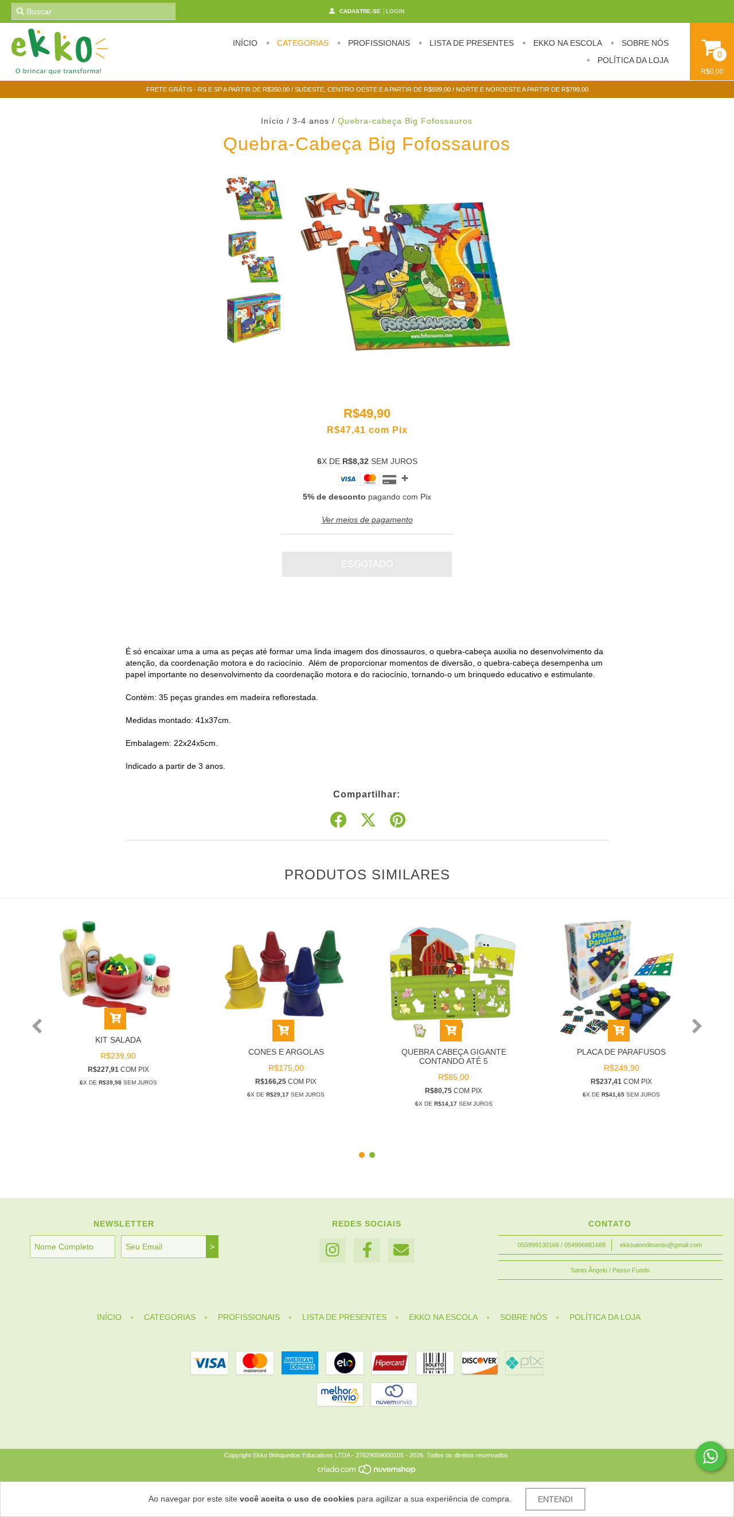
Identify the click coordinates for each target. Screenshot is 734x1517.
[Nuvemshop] (367, 1472)
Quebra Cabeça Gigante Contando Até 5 (453, 1056)
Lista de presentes (470, 43)
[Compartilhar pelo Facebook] (338, 820)
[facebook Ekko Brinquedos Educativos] (367, 1250)
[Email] (401, 1250)
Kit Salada (118, 1039)
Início (245, 43)
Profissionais (378, 43)
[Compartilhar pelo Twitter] (368, 820)
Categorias (302, 43)
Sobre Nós (644, 43)
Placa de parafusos (621, 1051)
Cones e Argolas (286, 1051)
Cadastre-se (360, 11)
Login (395, 11)
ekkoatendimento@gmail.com (661, 1244)
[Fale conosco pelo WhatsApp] (710, 1456)
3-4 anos (310, 120)
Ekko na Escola (566, 43)
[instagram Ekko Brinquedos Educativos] (332, 1250)
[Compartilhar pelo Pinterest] (397, 820)
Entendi (555, 1499)
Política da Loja (632, 60)
